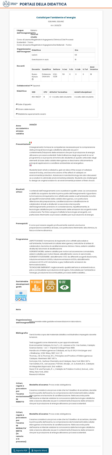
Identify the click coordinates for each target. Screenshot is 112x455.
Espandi (36, 85)
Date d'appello (24, 104)
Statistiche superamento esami (32, 114)
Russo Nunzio (35, 75)
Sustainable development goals (20, 284)
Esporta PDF (21, 450)
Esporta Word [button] (40, 450)
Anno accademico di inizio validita (20, 129)
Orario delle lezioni (26, 109)
